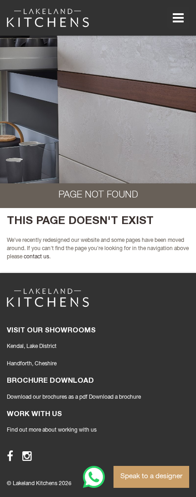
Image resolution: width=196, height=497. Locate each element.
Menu (178, 18)
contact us (36, 257)
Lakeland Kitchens (48, 18)
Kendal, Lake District (32, 346)
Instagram (23, 455)
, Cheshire (32, 364)
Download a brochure (115, 397)
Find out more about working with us (52, 430)
